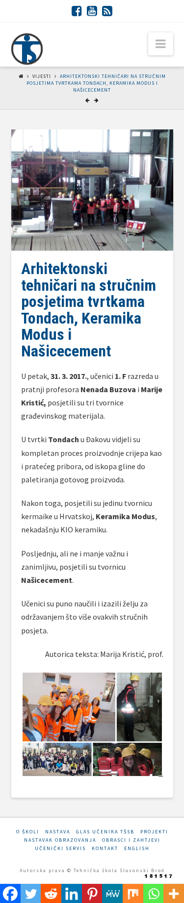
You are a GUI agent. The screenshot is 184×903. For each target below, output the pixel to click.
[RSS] (107, 11)
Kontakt (105, 848)
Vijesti (41, 76)
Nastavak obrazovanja (60, 840)
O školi (27, 831)
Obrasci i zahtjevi (131, 840)
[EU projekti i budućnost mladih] (27, 49)
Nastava (57, 831)
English (137, 848)
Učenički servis (60, 848)
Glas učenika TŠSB (105, 831)
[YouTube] (92, 11)
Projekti (154, 831)
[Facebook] (77, 11)
